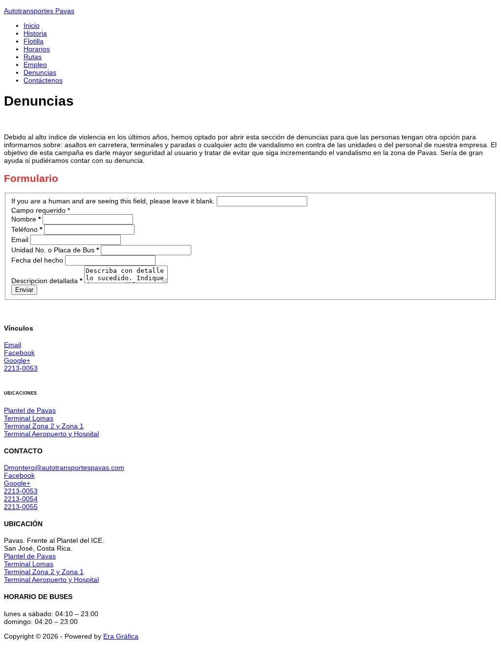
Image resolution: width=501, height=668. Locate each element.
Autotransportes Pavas (39, 11)
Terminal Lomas (28, 418)
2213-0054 (21, 499)
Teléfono (26, 229)
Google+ (17, 360)
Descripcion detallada (46, 281)
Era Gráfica (120, 636)
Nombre (26, 219)
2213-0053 (21, 368)
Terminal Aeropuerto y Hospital (51, 434)
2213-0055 (21, 507)
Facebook (19, 352)
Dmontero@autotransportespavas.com (64, 467)
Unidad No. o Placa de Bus (55, 250)
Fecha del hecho (38, 260)
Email (20, 240)
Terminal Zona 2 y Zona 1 (44, 426)
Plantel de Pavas (30, 410)
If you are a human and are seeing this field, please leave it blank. (114, 201)
